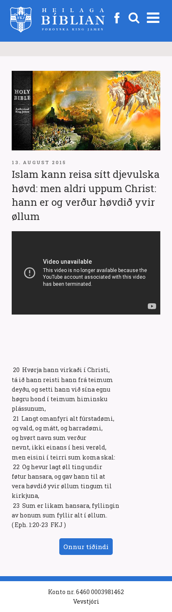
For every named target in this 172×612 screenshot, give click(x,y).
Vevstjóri (86, 601)
